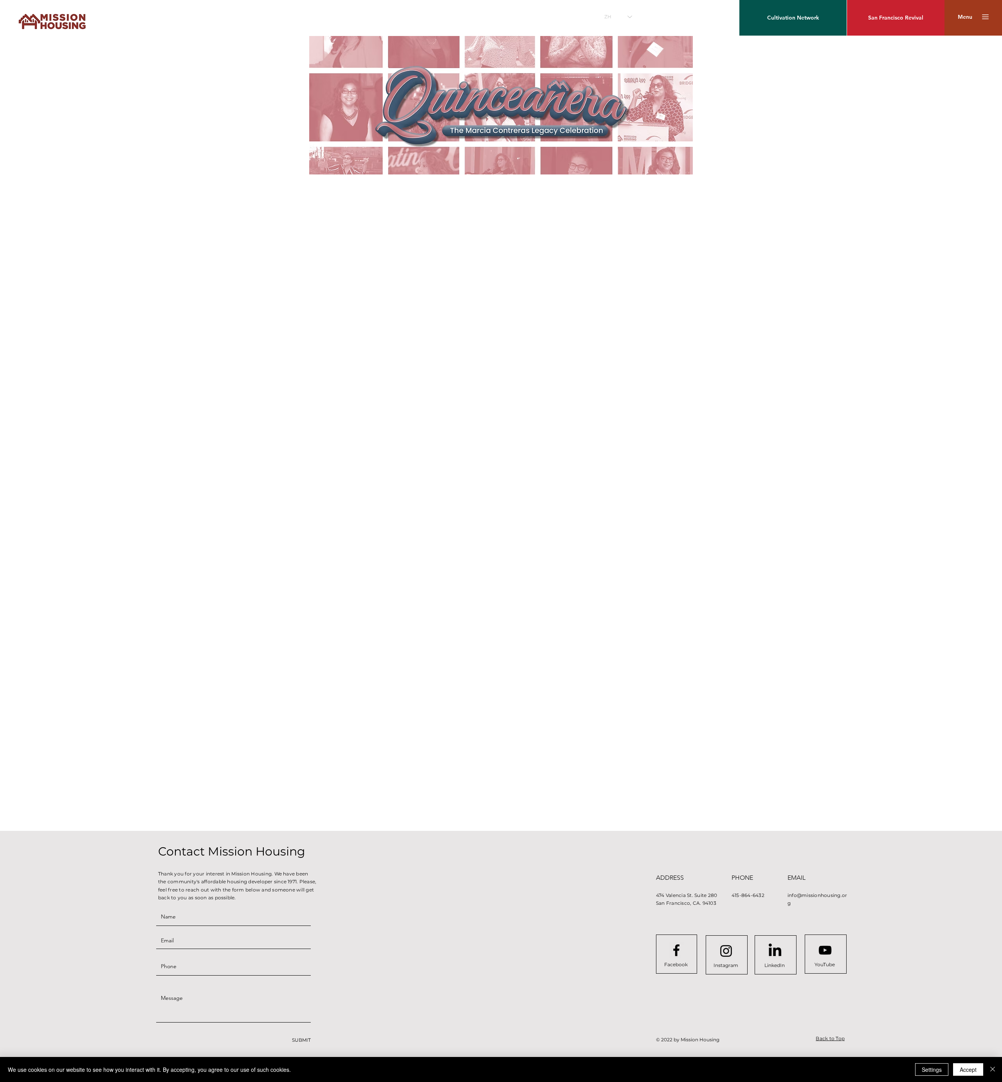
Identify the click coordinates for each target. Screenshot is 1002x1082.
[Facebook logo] (676, 950)
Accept (968, 1069)
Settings (932, 1069)
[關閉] (992, 1069)
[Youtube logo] (825, 950)
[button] (965, 17)
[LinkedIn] (775, 951)
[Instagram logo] (726, 951)
